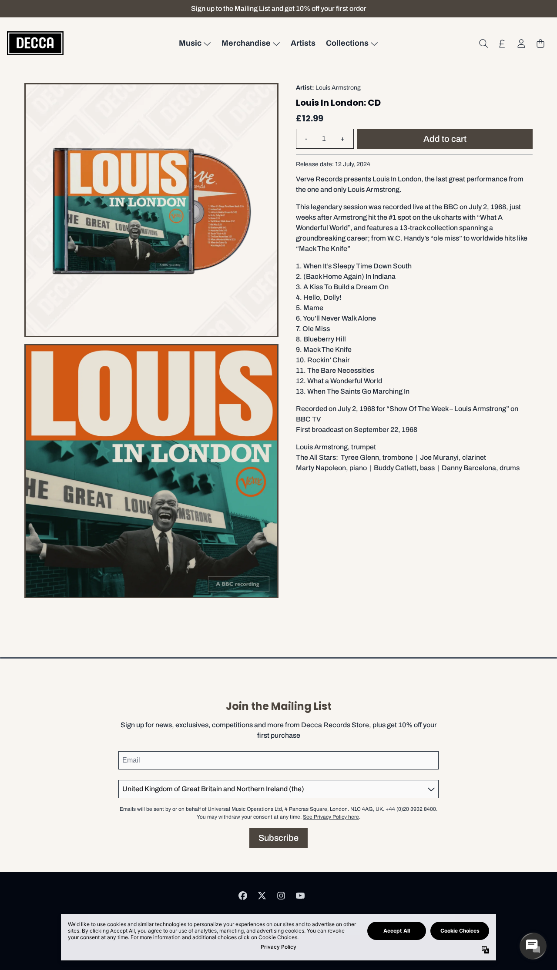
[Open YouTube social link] (300, 895)
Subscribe (278, 838)
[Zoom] (151, 210)
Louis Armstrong (338, 87)
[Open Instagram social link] (281, 895)
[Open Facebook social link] (242, 895)
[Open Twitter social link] (262, 895)
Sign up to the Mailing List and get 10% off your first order (278, 8)
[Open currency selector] (502, 43)
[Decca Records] (35, 43)
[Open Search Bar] (483, 43)
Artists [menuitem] (303, 43)
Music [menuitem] (190, 43)
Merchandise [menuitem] (246, 43)
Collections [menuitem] (347, 43)
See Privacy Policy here (331, 817)
